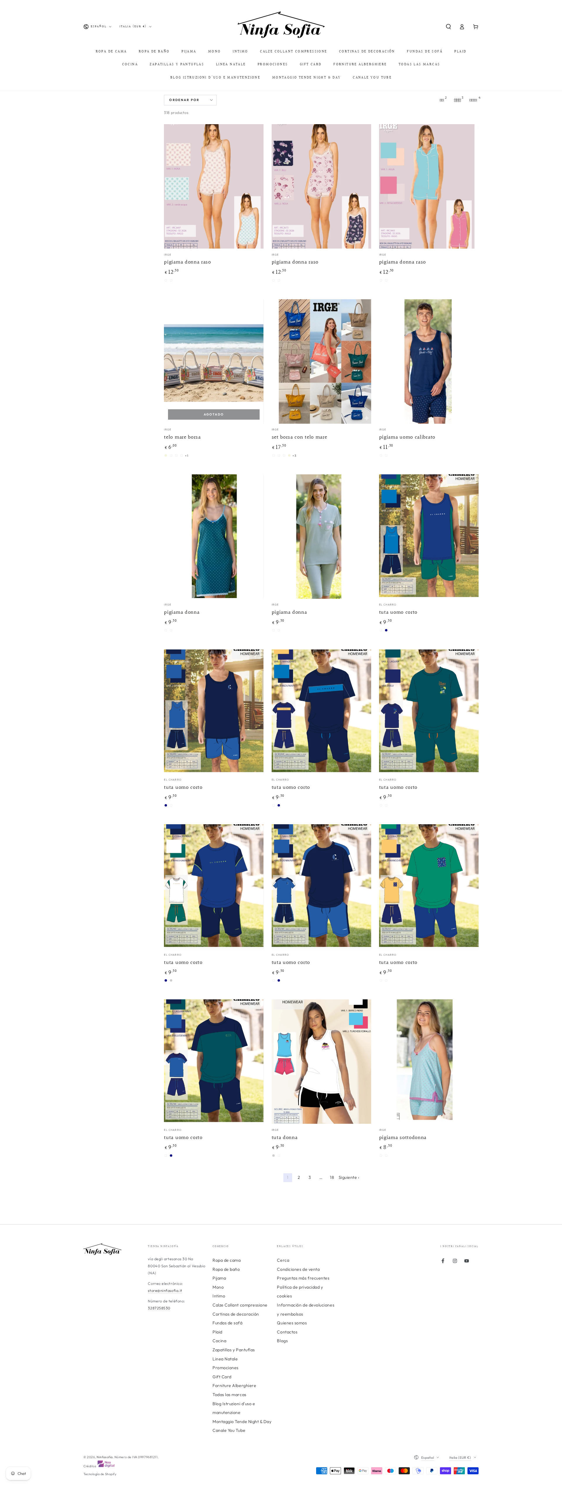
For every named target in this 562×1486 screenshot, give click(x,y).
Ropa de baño (226, 1269)
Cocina (219, 1340)
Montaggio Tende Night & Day (242, 1421)
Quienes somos (292, 1323)
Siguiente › (349, 1177)
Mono (218, 1287)
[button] (448, 27)
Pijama (219, 1278)
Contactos (287, 1332)
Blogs (282, 1340)
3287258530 (159, 1308)
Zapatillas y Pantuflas (234, 1349)
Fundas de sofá (228, 1323)
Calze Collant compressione (240, 1305)
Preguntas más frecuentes (303, 1278)
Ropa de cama (227, 1260)
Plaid (217, 1332)
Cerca (283, 1260)
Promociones (226, 1367)
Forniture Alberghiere (234, 1385)
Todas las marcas (229, 1394)
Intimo (219, 1296)
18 (332, 1177)
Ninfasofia (104, 1457)
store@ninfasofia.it (165, 1290)
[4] (473, 100)
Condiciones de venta (298, 1269)
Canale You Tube (229, 1430)
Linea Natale (225, 1359)
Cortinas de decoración (236, 1314)
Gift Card (222, 1376)
